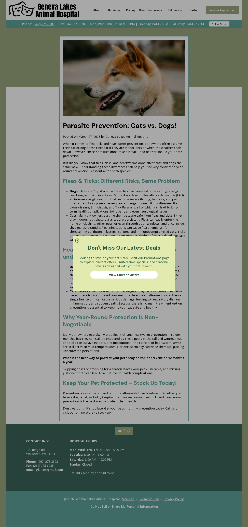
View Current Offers (124, 275)
